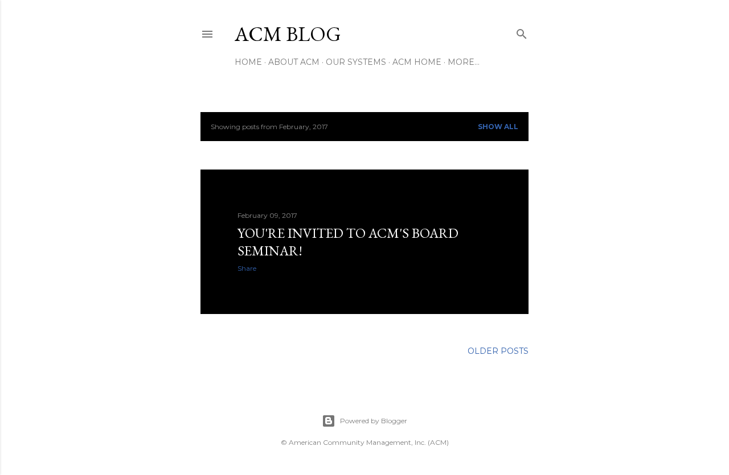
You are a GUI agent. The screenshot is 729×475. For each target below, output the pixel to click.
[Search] (522, 31)
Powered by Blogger (373, 420)
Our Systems (356, 62)
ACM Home (416, 62)
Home (248, 62)
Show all (498, 126)
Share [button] (246, 268)
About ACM (294, 62)
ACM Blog (288, 33)
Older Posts (498, 351)
